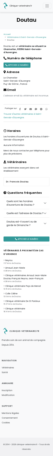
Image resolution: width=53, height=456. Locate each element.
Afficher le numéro (18, 65)
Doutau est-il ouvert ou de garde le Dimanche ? (21, 223)
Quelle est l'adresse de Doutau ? (24, 213)
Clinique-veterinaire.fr (20, 5)
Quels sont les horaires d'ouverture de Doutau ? (20, 203)
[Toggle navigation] (47, 6)
